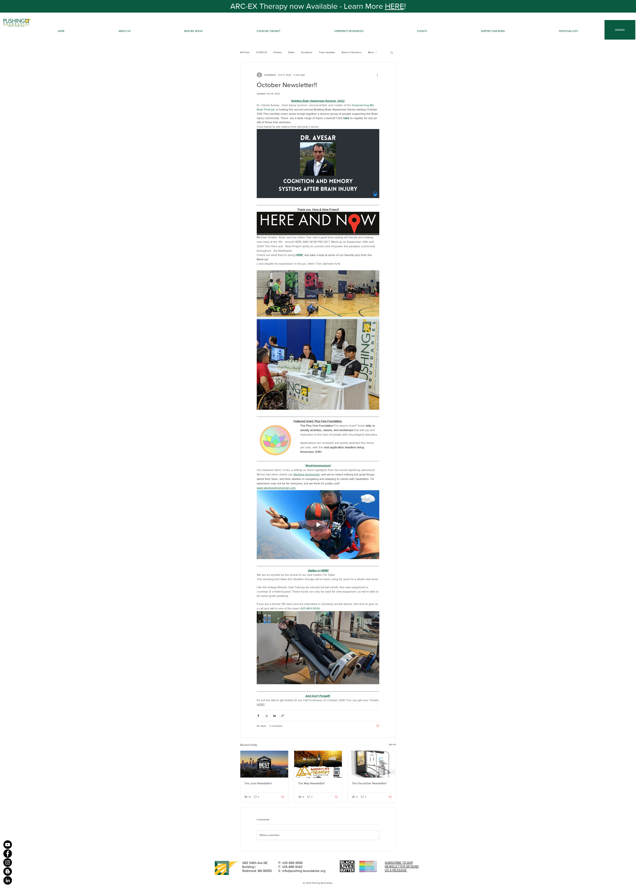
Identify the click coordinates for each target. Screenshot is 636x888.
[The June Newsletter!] (264, 764)
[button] (391, 52)
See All (392, 744)
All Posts (244, 52)
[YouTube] (7, 844)
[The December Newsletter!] (372, 764)
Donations (306, 52)
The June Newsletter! (258, 783)
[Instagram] (7, 862)
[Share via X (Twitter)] (266, 715)
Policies (277, 52)
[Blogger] (7, 871)
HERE (394, 6)
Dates (291, 52)
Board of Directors (351, 52)
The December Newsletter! (369, 783)
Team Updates (327, 52)
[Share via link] (282, 715)
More (371, 52)
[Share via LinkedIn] (274, 715)
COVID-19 (261, 52)
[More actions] (377, 75)
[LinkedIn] (7, 880)
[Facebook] (7, 853)
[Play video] (318, 163)
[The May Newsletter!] (318, 764)
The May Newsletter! (311, 783)
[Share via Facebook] (258, 715)
